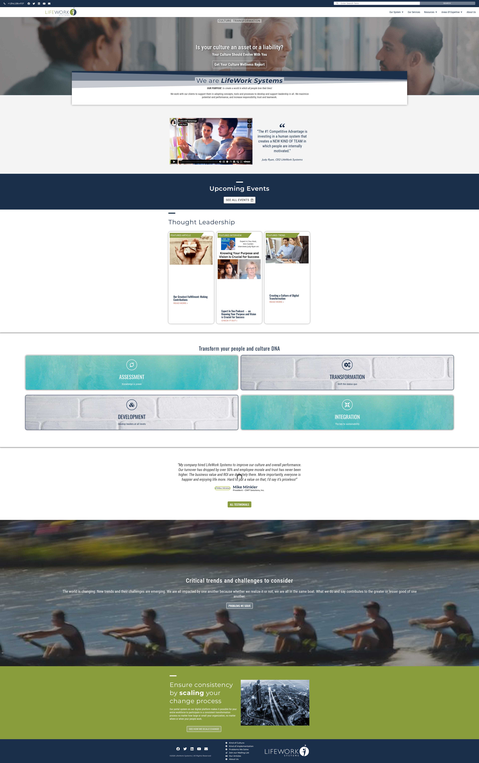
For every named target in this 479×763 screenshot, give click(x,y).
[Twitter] (34, 3)
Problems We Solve (240, 606)
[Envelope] (49, 3)
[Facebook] (28, 3)
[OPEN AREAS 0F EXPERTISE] (461, 12)
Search (447, 3)
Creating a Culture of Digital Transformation (284, 296)
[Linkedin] (39, 3)
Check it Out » (229, 320)
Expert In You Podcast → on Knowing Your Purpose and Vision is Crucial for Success (238, 314)
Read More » (180, 303)
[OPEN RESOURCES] (436, 12)
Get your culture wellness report (239, 64)
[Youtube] (44, 3)
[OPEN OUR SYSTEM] (402, 12)
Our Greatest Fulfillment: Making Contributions (190, 298)
